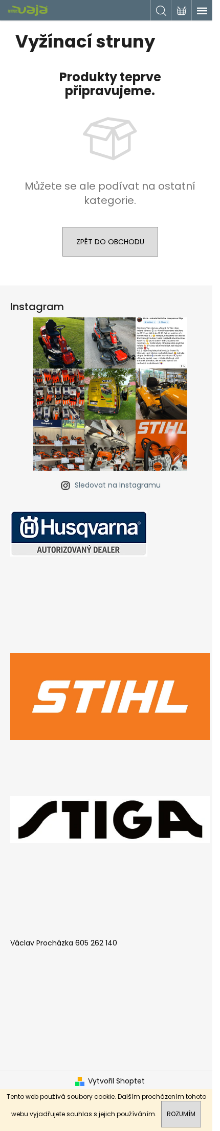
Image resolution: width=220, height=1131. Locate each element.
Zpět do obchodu (110, 242)
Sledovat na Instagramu (118, 485)
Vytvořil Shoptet (116, 1081)
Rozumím (181, 1114)
